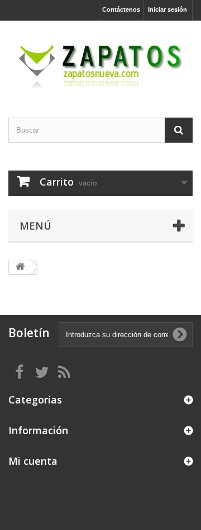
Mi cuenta (33, 461)
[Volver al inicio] (20, 267)
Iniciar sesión (167, 9)
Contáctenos (121, 9)
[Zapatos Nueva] (100, 59)
